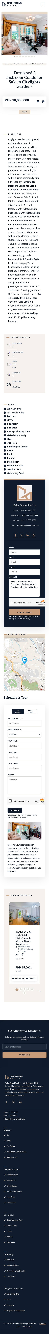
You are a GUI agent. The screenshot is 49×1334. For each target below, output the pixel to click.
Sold (24, 112)
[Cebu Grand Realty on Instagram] (33, 535)
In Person (18, 712)
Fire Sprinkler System (18, 431)
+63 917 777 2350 (30, 515)
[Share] (43, 101)
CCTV (10, 420)
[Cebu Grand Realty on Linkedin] (27, 535)
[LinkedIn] (20, 1102)
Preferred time (14, 730)
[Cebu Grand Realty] (12, 4)
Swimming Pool (15, 473)
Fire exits (12, 427)
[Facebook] (6, 1102)
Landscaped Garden (17, 446)
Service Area (14, 469)
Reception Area (15, 465)
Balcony (11, 416)
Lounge (11, 458)
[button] (43, 4)
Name (11, 547)
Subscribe (24, 1055)
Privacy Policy (25, 619)
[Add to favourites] (38, 102)
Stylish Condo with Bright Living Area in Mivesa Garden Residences (24, 938)
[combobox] (24, 735)
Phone (12, 567)
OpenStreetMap (36, 690)
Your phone (13, 763)
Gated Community (16, 435)
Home (7, 64)
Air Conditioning (15, 412)
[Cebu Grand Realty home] (14, 1077)
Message (13, 577)
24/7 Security (14, 408)
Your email (13, 752)
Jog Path (12, 443)
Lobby (10, 454)
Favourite (19, 978)
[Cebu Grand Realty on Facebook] (15, 535)
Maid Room (13, 461)
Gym (9, 439)
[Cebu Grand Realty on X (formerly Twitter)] (21, 535)
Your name (13, 741)
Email (11, 557)
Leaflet (29, 690)
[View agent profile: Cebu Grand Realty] (24, 493)
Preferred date (15, 719)
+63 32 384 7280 (28, 510)
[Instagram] (13, 1102)
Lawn (10, 450)
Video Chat (30, 712)
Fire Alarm (12, 424)
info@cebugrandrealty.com (28, 525)
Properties (17, 64)
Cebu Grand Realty (24, 505)
